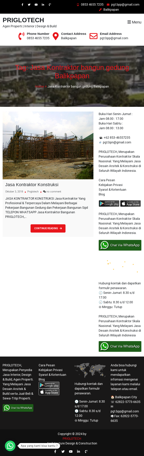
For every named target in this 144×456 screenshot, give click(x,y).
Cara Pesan (107, 180)
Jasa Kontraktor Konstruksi (31, 184)
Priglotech (33, 191)
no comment (54, 191)
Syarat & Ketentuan (112, 189)
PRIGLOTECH (23, 20)
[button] (10, 446)
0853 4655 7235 (92, 4)
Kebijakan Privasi (111, 185)
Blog (102, 194)
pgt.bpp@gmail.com (125, 4)
